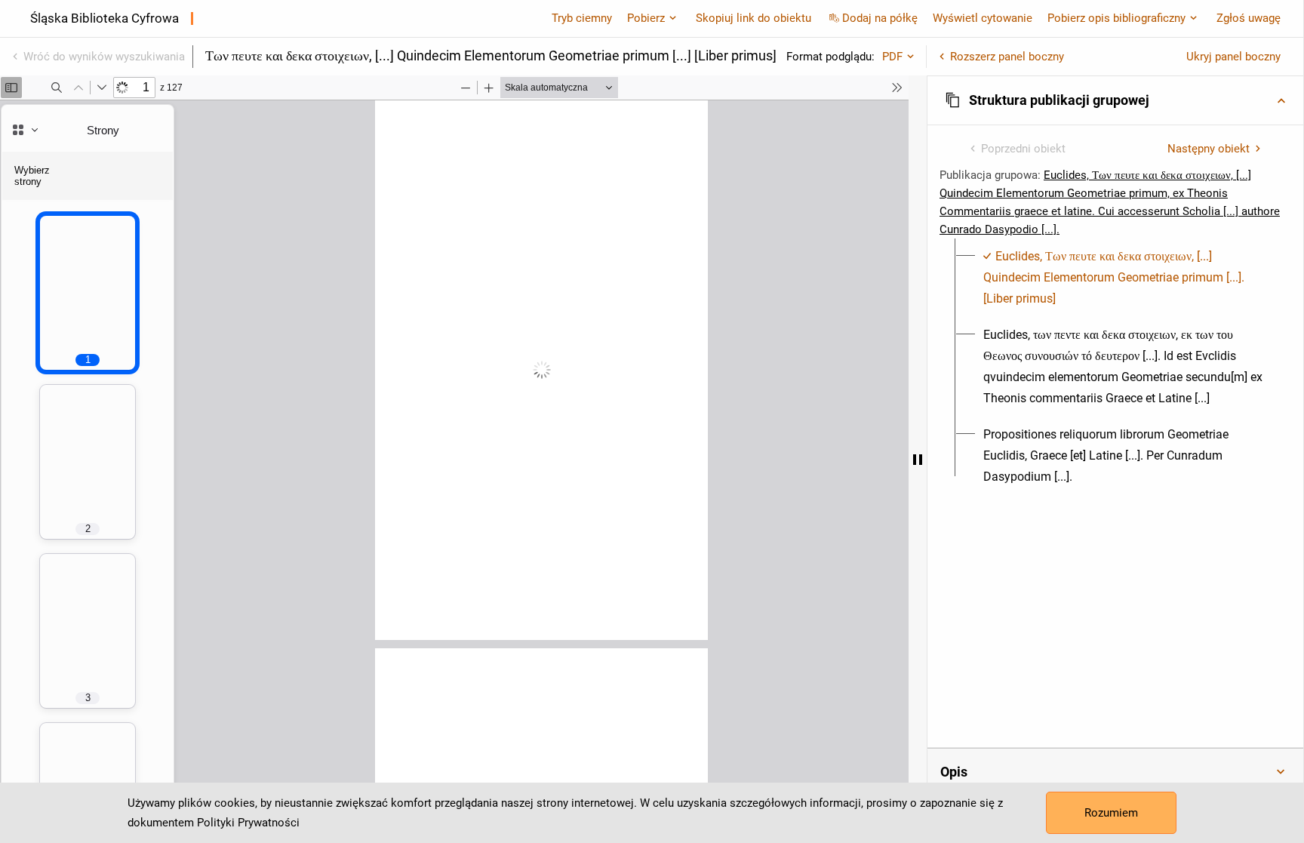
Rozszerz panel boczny (1007, 56)
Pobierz (646, 18)
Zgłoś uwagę (1248, 18)
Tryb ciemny (582, 18)
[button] (1115, 100)
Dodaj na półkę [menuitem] (880, 18)
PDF (892, 56)
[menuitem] (1124, 278)
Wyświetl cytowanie (982, 18)
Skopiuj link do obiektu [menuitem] (753, 18)
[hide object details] (918, 459)
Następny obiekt (1208, 148)
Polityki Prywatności (248, 822)
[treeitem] (1115, 277)
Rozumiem (1111, 813)
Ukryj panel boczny (1233, 56)
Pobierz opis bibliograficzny (1116, 18)
